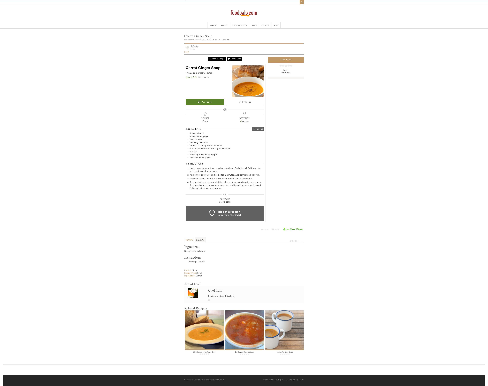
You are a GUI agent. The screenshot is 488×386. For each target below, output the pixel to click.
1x (254, 129)
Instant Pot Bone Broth (285, 352)
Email (266, 229)
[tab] (189, 240)
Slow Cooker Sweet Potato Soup (204, 352)
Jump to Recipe (218, 59)
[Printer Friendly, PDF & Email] (293, 229)
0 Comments (224, 39)
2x (258, 129)
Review (200, 239)
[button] (187, 77)
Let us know (223, 215)
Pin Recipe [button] (246, 102)
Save (276, 229)
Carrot (199, 275)
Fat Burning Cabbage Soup (244, 352)
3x (262, 129)
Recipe (189, 239)
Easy (186, 51)
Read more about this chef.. (221, 296)
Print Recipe (235, 59)
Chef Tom (214, 39)
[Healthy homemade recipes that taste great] (244, 15)
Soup (195, 270)
